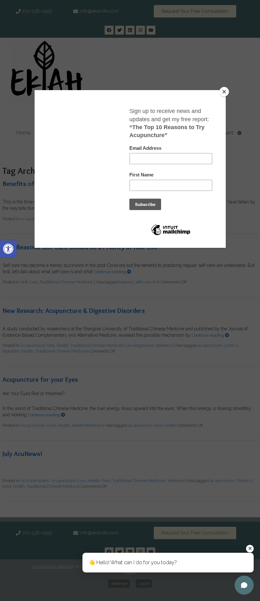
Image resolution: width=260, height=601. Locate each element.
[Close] (224, 91)
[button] (8, 249)
